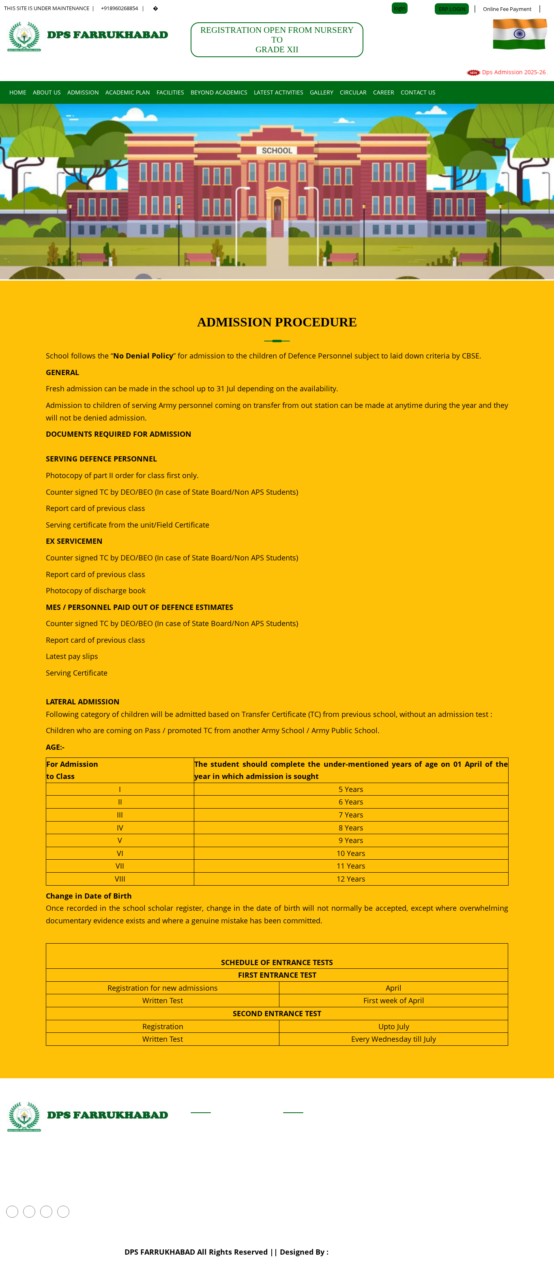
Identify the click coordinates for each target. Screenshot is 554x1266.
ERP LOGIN (453, 9)
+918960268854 (119, 8)
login (400, 8)
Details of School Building (322, 1131)
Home (17, 92)
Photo (292, 1173)
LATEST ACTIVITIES (278, 92)
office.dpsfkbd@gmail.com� (53, 1178)
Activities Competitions (227, 1152)
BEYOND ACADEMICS (219, 92)
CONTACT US (418, 92)
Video (292, 1193)
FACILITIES (170, 92)
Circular (353, 92)
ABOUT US (47, 92)
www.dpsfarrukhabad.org (49, 1193)
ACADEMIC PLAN (127, 92)
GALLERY (321, 92)
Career (383, 92)
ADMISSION (83, 92)
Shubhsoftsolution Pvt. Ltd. (380, 1252)
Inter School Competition (229, 1131)
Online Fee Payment (507, 9)
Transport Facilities (312, 1152)
